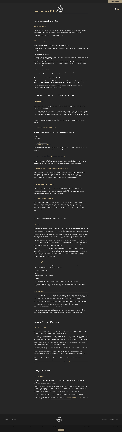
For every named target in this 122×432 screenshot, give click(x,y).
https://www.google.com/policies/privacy (61, 400)
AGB (117, 421)
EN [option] (117, 9)
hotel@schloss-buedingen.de (44, 146)
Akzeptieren (61, 430)
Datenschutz (111, 421)
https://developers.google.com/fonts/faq (73, 399)
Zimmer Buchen (115, 1)
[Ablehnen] (120, 428)
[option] (118, 9)
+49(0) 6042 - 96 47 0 (42, 144)
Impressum (104, 421)
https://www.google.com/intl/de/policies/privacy (48, 362)
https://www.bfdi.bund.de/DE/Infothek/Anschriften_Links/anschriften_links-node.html (59, 180)
